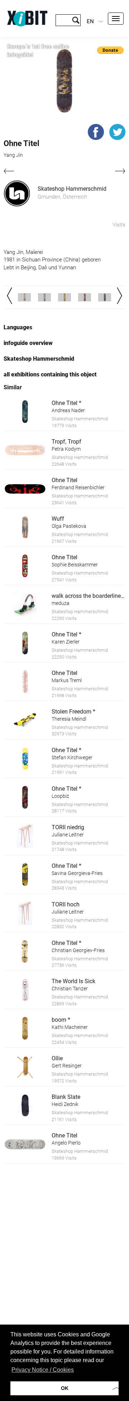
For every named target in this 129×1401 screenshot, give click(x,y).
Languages (18, 327)
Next (119, 296)
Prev (9, 296)
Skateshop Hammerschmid (72, 188)
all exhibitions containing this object (50, 374)
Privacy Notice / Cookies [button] (42, 1370)
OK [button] (64, 1388)
